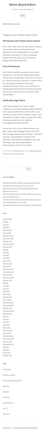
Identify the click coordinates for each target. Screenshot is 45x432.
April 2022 (6, 350)
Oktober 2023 (7, 308)
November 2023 (8, 305)
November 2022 (8, 339)
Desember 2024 (8, 269)
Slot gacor (6, 414)
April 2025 (6, 258)
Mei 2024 (6, 288)
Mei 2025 (6, 255)
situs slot (6, 391)
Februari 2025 (7, 263)
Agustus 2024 (7, 280)
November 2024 (8, 272)
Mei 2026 (6, 224)
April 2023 (6, 325)
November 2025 (8, 238)
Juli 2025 (5, 250)
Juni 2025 (6, 252)
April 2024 (6, 291)
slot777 (5, 408)
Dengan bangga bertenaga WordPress (26, 428)
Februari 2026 (7, 230)
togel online (7, 369)
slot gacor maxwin (9, 375)
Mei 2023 (6, 322)
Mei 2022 (6, 347)
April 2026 (6, 227)
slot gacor (6, 386)
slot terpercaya (8, 403)
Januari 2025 (7, 266)
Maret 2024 (6, 294)
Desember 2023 (8, 302)
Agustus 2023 (7, 314)
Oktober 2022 (7, 341)
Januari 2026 (7, 233)
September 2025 (8, 244)
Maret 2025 (6, 261)
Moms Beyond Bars (22, 4)
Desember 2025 (8, 236)
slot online (6, 397)
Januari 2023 (7, 333)
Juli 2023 (5, 316)
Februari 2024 (7, 297)
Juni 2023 (6, 319)
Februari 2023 (7, 330)
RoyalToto (15, 137)
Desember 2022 (8, 336)
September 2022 (8, 344)
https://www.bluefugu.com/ (12, 380)
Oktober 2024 (7, 275)
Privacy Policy (7, 428)
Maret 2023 (6, 327)
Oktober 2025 (7, 241)
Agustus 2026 (7, 219)
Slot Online (18, 151)
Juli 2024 (5, 283)
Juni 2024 (6, 286)
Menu (22, 15)
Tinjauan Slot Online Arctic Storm (20, 35)
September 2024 (8, 277)
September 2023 (8, 311)
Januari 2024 (7, 300)
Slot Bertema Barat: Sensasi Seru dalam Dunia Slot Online (22, 205)
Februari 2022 (7, 355)
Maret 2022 (6, 353)
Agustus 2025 (7, 247)
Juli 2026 (5, 222)
